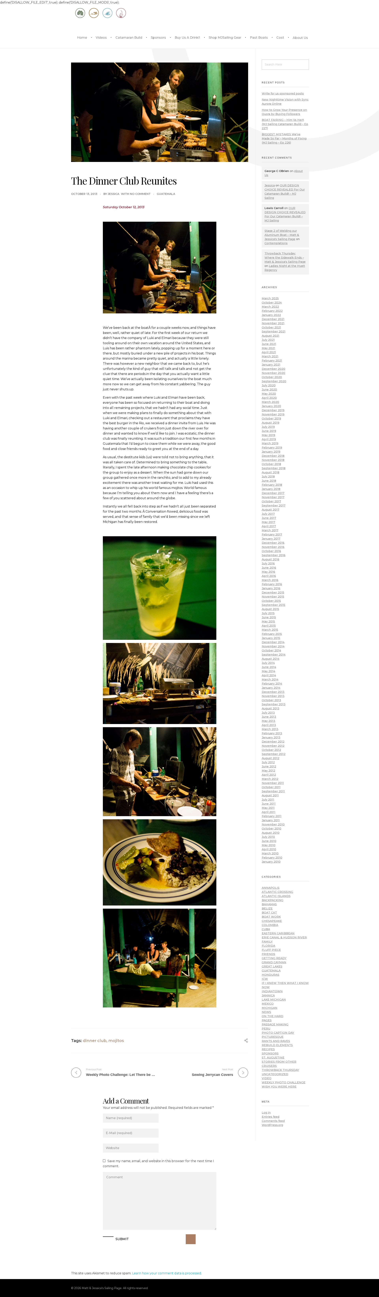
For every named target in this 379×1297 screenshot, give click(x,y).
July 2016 (268, 563)
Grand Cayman (274, 962)
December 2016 (273, 543)
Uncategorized (275, 1074)
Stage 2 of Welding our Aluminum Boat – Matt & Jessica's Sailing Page (282, 235)
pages (267, 1020)
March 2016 (270, 580)
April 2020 (269, 398)
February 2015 (272, 634)
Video (266, 1078)
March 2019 (270, 443)
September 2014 (273, 654)
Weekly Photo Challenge (283, 1082)
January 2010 (271, 861)
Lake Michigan (274, 999)
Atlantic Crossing (277, 892)
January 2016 (271, 588)
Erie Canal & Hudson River (284, 937)
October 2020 (272, 377)
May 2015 (268, 621)
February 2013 (272, 733)
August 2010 (271, 832)
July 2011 (268, 799)
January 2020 (271, 406)
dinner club (94, 1040)
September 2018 (273, 468)
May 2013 (268, 721)
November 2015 (273, 596)
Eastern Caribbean (278, 933)
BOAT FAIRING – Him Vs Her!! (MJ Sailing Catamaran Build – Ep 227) (285, 124)
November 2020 (273, 373)
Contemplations (276, 243)
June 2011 (269, 803)
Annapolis (271, 888)
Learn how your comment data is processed (166, 1273)
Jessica (113, 194)
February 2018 (272, 485)
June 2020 (269, 389)
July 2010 (268, 837)
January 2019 (271, 451)
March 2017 (270, 530)
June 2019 (269, 431)
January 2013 (271, 737)
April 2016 (269, 576)
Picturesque (272, 1037)
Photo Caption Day (278, 1032)
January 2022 (271, 315)
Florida (268, 946)
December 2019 (273, 410)
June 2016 (269, 567)
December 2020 (273, 369)
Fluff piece (271, 950)
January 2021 (271, 364)
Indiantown (272, 991)
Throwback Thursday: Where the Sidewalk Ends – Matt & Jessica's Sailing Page (285, 258)
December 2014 (273, 642)
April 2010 (269, 849)
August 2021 (270, 335)
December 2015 (273, 592)
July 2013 (268, 712)
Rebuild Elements (277, 1045)
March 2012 (270, 779)
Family (267, 941)
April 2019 (269, 439)
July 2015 (268, 613)
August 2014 (270, 659)
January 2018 (271, 489)
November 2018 (273, 460)
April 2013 (269, 725)
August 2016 (270, 559)
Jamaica (268, 995)
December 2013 (273, 692)
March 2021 (270, 356)
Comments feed (273, 1121)
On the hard (272, 1016)
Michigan (269, 1008)
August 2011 (270, 795)
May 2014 (268, 671)
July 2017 (268, 514)
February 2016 (272, 584)
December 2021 (273, 319)
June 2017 (269, 518)
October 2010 (271, 828)
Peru (266, 1028)
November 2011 (273, 783)
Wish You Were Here (279, 1086)
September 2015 (273, 605)
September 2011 (273, 791)
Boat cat (269, 912)
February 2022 (272, 311)
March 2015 (270, 630)
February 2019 (272, 447)
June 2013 (269, 717)
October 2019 (271, 418)
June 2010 (269, 841)
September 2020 (274, 381)
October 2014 (271, 650)
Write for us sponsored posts (283, 93)
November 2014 (273, 646)
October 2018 (271, 464)
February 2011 (271, 816)
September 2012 (273, 754)
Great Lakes (272, 966)
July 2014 (268, 663)
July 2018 (268, 476)
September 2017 (273, 505)
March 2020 (270, 402)
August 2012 (270, 758)
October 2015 (271, 601)
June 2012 (269, 766)
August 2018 (270, 472)
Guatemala (166, 194)
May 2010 (268, 845)
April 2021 (269, 352)
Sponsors (270, 1053)
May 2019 (268, 435)
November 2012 (273, 746)
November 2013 (273, 696)
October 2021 (271, 327)
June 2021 (269, 344)
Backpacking (272, 900)
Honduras (270, 974)
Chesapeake (272, 921)
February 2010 (272, 857)
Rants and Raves (276, 1041)
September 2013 (273, 704)
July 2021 (268, 340)
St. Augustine (273, 1057)
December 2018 (273, 456)
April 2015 (269, 625)
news (266, 1012)
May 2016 (268, 572)
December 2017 (273, 493)
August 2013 (270, 708)
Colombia (270, 925)
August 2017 (270, 509)
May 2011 (268, 808)
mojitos (116, 1040)
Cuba (266, 929)
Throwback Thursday (280, 1070)
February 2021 (272, 360)
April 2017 (269, 526)
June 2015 (269, 617)
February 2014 (272, 683)
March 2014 (270, 679)
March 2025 (270, 298)
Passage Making (275, 1024)
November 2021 (273, 323)
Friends (268, 954)
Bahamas (269, 904)
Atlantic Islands (276, 896)
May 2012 (268, 770)
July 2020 (269, 385)
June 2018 (269, 480)
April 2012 (269, 775)
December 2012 (273, 741)
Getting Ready (274, 958)
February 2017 (272, 534)
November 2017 (273, 497)
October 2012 (271, 750)
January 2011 (271, 820)
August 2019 (270, 422)
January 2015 (271, 638)
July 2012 (268, 762)
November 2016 (273, 547)
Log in (266, 1112)
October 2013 (271, 700)
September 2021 (273, 331)
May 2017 (268, 522)
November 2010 (273, 824)
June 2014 (269, 667)
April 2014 (269, 675)
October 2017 (271, 501)
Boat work (271, 917)
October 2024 (272, 302)
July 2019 (268, 427)
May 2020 (269, 393)
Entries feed (270, 1117)
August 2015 (270, 609)
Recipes (268, 1049)
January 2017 (271, 538)
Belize (267, 908)
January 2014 (271, 688)
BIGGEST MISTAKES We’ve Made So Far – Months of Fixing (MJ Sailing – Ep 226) (284, 138)
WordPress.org (272, 1125)
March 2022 (270, 306)
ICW (265, 979)
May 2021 (268, 348)
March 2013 (270, 729)
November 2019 (273, 414)
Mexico (268, 1003)
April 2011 (268, 812)
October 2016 (271, 551)
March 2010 (270, 853)
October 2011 (271, 787)
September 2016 (273, 555)
